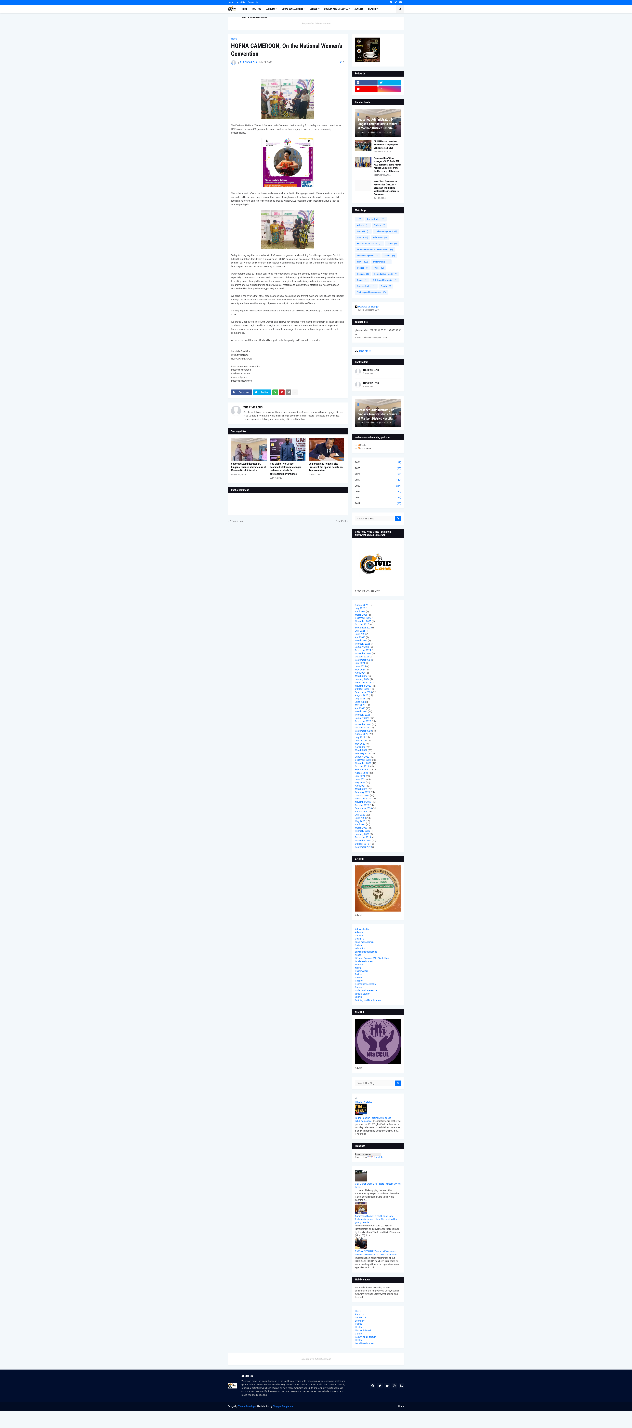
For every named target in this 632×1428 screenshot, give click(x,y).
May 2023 (360, 705)
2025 (378, 468)
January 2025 (362, 647)
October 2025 (362, 624)
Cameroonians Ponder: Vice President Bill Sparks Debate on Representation (326, 467)
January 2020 (362, 834)
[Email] (288, 392)
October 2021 (362, 766)
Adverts (363, 225)
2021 (378, 491)
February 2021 (362, 792)
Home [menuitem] (244, 9)
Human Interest (363, 1330)
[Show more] (295, 392)
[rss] (401, 1385)
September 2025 (363, 627)
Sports (386, 286)
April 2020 (360, 824)
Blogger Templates (283, 1406)
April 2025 (360, 637)
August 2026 (361, 605)
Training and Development (371, 292)
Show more (368, 373)
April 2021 (360, 785)
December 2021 (363, 760)
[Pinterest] (282, 392)
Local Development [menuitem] (292, 9)
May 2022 (360, 743)
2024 (378, 474)
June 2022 (360, 740)
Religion (363, 274)
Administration (375, 219)
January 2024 (362, 679)
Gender (358, 1333)
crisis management (386, 231)
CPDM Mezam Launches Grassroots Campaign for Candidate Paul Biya (386, 144)
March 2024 (361, 676)
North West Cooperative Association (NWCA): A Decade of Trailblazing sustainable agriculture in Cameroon (386, 188)
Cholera (379, 225)
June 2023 (360, 702)
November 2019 (363, 840)
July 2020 (360, 814)
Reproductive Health (385, 274)
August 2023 (361, 695)
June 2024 (360, 666)
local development (367, 255)
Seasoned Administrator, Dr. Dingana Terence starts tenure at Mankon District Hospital (248, 467)
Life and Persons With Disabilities (375, 249)
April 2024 (360, 672)
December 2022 (363, 721)
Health (358, 1327)
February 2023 (362, 714)
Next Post (341, 521)
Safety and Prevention (385, 280)
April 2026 (360, 611)
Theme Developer (247, 1406)
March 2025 (361, 640)
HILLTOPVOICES (363, 1101)
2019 (378, 503)
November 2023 (363, 685)
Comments (365, 448)
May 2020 (360, 821)
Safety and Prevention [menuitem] (254, 17)
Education (380, 237)
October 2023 (362, 689)
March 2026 (361, 614)
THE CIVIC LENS (253, 407)
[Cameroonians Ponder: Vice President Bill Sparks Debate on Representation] (326, 449)
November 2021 (363, 763)
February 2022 (362, 753)
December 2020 (363, 798)
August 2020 (361, 811)
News (362, 262)
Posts (363, 445)
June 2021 (360, 779)
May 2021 (360, 782)
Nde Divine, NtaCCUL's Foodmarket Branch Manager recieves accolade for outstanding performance (285, 468)
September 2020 (363, 808)
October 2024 (362, 656)
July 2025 (360, 630)
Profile (379, 268)
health (392, 243)
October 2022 (362, 727)
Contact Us (253, 2)
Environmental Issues (369, 243)
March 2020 (361, 827)
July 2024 (360, 663)
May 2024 (360, 669)
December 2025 (363, 618)
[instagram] (389, 89)
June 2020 (360, 818)
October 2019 (362, 844)
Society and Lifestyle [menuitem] (336, 9)
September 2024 (363, 660)
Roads (362, 280)
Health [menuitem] (372, 9)
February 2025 (362, 643)
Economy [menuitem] (270, 9)
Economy (360, 1320)
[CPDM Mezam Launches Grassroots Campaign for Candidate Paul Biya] (363, 145)
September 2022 (363, 731)
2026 (378, 462)
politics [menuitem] (256, 9)
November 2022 (363, 724)
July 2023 (360, 698)
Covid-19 (363, 231)
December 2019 (363, 837)
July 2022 (360, 737)
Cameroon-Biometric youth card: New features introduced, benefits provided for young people (376, 1219)
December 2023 (363, 682)
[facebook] (391, 2)
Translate (378, 1157)
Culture (362, 237)
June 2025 (360, 634)
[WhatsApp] (275, 392)
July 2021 (360, 776)
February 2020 (362, 831)
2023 (378, 480)
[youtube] (400, 2)
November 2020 (363, 802)
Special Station (366, 286)
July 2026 (360, 608)
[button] (400, 9)
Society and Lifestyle (365, 1337)
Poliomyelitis (381, 262)
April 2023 (360, 708)
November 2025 (363, 621)
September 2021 (363, 769)
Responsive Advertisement (316, 23)
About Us (241, 2)
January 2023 (362, 718)
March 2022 (361, 750)
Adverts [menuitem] (359, 9)
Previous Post (236, 521)
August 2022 (361, 734)
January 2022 (362, 756)
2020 (378, 497)
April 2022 (360, 747)
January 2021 (362, 795)
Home (230, 2)
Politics (362, 268)
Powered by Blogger (368, 306)
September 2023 (363, 692)
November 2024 (363, 653)
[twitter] (396, 2)
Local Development (364, 1343)
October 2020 (362, 805)
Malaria (389, 255)
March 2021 (361, 789)
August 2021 (361, 773)
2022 (378, 486)
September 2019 (363, 847)
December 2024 (363, 650)
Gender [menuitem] (313, 9)
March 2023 (361, 711)
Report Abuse (364, 350)
